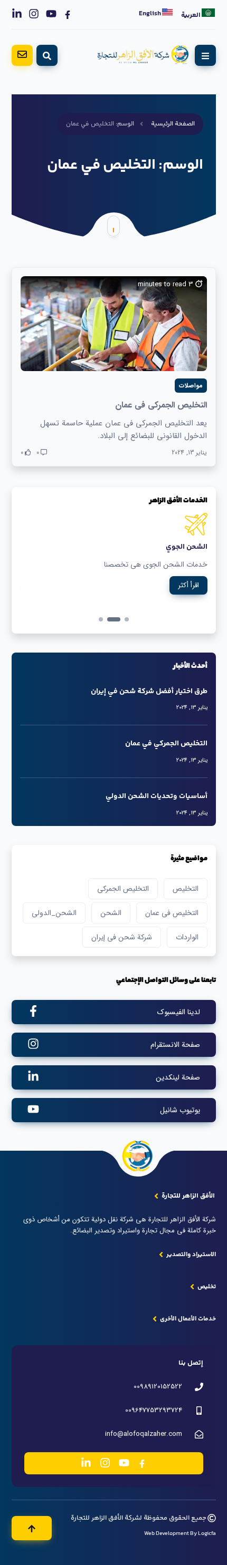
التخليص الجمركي (123, 889)
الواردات (187, 937)
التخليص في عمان (171, 913)
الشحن (110, 913)
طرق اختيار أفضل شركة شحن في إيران (149, 691)
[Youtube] (51, 14)
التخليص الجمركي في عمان (161, 405)
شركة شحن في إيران (121, 937)
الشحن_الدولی (54, 913)
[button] (101, 619)
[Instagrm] (34, 14)
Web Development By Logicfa (180, 1533)
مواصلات (191, 386)
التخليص (185, 889)
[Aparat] (67, 14)
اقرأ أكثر (189, 596)
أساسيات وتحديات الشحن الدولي (156, 796)
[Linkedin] (17, 14)
